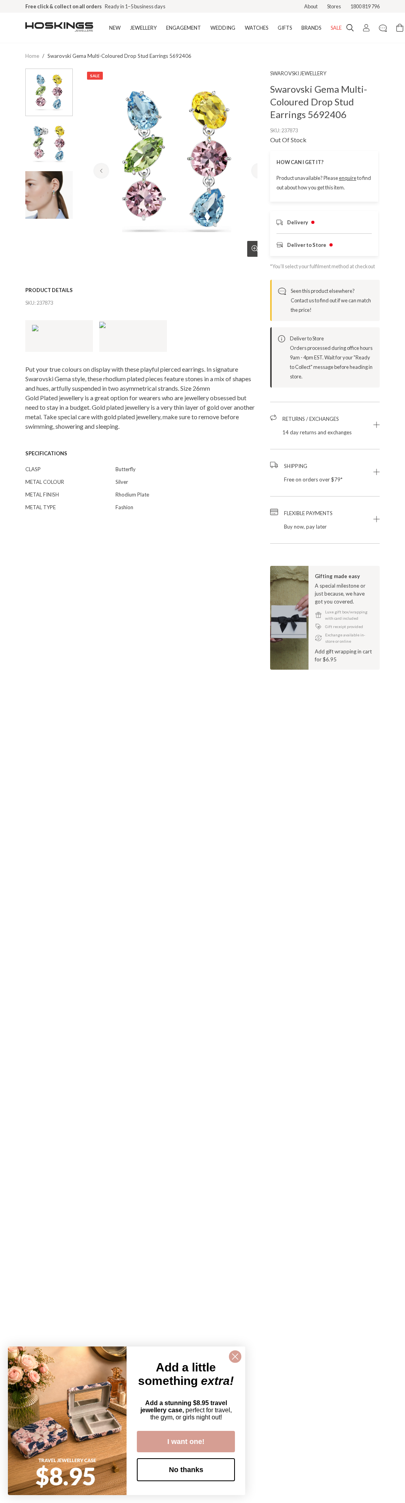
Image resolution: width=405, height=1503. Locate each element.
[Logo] (59, 27)
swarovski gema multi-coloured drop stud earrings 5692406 (119, 56)
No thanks (186, 1470)
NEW (115, 28)
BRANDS (311, 28)
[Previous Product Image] (101, 171)
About (311, 6)
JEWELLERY (143, 28)
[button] (325, 425)
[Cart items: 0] (399, 28)
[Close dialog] (235, 1357)
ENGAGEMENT (183, 28)
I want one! (185, 1442)
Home (32, 56)
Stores (334, 6)
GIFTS (285, 28)
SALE (336, 28)
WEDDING (222, 28)
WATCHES (256, 28)
